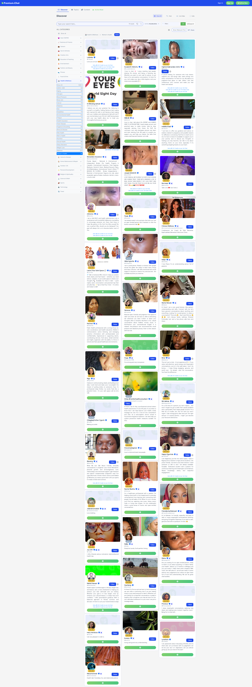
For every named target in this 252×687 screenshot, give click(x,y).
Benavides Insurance (94, 157)
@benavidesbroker (92, 159)
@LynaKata (165, 641)
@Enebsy (89, 422)
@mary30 (89, 634)
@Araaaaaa (127, 312)
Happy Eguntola (168, 454)
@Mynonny (90, 216)
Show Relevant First (179, 30)
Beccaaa (165, 183)
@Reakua (164, 305)
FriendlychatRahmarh (169, 511)
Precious (165, 604)
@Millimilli (127, 120)
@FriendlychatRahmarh (168, 513)
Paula (126, 216)
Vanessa (127, 310)
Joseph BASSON (130, 173)
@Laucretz (90, 272)
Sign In (220, 3)
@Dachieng (127, 587)
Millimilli (127, 118)
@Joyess (89, 551)
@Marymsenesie (91, 675)
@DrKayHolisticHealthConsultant (133, 401)
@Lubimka (90, 59)
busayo (127, 638)
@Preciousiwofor (166, 606)
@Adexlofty (90, 325)
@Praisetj (164, 69)
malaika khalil (166, 127)
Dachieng (128, 585)
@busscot (127, 640)
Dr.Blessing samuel (94, 104)
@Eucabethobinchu (129, 69)
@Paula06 (127, 218)
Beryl (164, 358)
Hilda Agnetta (129, 261)
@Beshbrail (165, 360)
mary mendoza (92, 633)
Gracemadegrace (131, 448)
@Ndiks (126, 546)
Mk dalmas (166, 401)
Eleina (164, 558)
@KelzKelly (165, 261)
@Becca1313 (165, 185)
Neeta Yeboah (167, 303)
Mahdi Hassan (92, 583)
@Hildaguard (128, 263)
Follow (117, 34)
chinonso (90, 214)
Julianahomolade (93, 509)
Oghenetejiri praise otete (171, 67)
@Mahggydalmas (166, 403)
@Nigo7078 (90, 380)
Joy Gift (90, 550)
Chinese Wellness (168, 226)
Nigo (89, 379)
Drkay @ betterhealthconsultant (136, 399)
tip (176, 566)
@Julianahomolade (92, 510)
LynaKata (165, 640)
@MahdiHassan (91, 585)
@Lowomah (165, 456)
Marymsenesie (92, 674)
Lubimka (90, 57)
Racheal (90, 324)
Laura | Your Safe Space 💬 (97, 271)
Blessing (90, 461)
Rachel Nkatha (129, 489)
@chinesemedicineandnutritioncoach (172, 228)
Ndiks (126, 544)
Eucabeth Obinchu (131, 67)
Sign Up (230, 3)
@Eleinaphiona (166, 560)
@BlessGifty (90, 463)
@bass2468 (127, 175)
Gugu (126, 358)
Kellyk (164, 260)
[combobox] (171, 24)
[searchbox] (174, 23)
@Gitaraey (127, 491)
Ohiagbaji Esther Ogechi (96, 420)
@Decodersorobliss (92, 105)
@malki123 (164, 128)
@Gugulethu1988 (129, 360)
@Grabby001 (128, 450)
